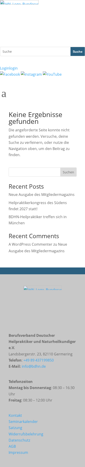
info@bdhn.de (34, 366)
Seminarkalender (23, 421)
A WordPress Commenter (30, 244)
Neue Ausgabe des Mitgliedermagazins (42, 194)
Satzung (15, 427)
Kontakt (15, 415)
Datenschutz (19, 440)
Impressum (18, 452)
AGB (12, 446)
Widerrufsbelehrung (26, 434)
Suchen (68, 172)
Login (9, 68)
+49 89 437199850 (38, 360)
